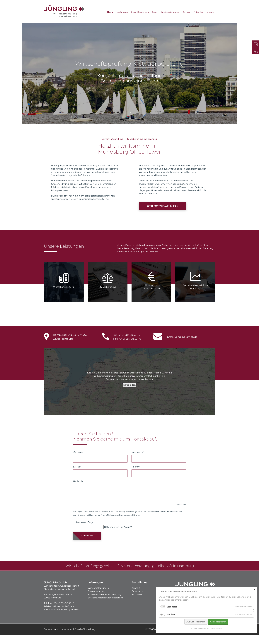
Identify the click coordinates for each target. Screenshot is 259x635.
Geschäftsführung (140, 12)
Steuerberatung (96, 591)
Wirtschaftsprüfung (98, 588)
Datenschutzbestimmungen (121, 379)
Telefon (136, 466)
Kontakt (210, 12)
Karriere (186, 12)
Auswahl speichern (195, 621)
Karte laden (129, 385)
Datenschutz (139, 591)
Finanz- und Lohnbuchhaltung (104, 594)
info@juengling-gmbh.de (181, 336)
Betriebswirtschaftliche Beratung (106, 597)
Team (154, 12)
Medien (170, 614)
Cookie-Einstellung (84, 629)
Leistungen (122, 12)
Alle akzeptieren (218, 621)
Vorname (78, 452)
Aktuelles (198, 12)
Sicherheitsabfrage (83, 522)
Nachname (138, 452)
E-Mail (77, 466)
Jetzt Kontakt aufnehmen (162, 206)
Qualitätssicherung (170, 12)
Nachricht (78, 481)
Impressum (138, 594)
